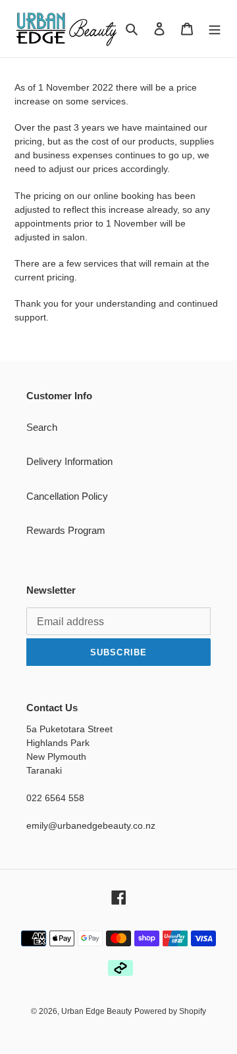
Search (41, 427)
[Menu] (214, 28)
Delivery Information (69, 461)
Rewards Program (65, 530)
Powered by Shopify (170, 1011)
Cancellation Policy (67, 496)
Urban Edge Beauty (96, 1011)
